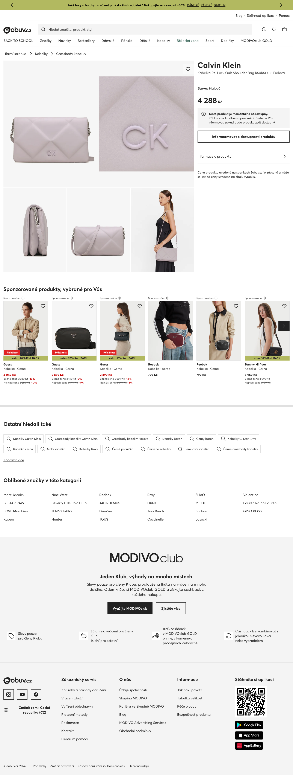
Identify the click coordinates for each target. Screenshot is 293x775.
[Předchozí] (12, 5)
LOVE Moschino (15, 511)
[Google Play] (249, 725)
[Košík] (284, 29)
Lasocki (201, 519)
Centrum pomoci (74, 739)
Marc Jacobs (13, 495)
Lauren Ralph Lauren (259, 503)
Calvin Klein (219, 65)
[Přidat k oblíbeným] (188, 69)
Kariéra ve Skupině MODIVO (141, 706)
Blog (239, 15)
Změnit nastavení (62, 766)
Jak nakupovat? (189, 690)
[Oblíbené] (274, 29)
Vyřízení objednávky (77, 706)
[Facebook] (36, 694)
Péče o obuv (186, 706)
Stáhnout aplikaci (261, 15)
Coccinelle (155, 519)
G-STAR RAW (13, 503)
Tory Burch (155, 511)
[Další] (281, 5)
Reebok (105, 495)
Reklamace (70, 722)
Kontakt (67, 731)
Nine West (59, 495)
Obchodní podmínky (135, 731)
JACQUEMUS (109, 503)
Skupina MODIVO (133, 698)
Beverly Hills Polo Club (69, 503)
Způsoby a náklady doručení (83, 690)
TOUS (103, 519)
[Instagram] (8, 694)
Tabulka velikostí (190, 698)
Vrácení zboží (72, 698)
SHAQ (200, 495)
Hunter (56, 519)
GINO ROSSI (253, 511)
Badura (201, 511)
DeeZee (105, 511)
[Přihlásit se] (264, 29)
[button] (51, 124)
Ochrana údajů (138, 766)
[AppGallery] (249, 746)
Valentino (250, 495)
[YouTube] (22, 694)
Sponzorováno (11, 298)
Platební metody (74, 714)
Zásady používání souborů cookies (101, 766)
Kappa (8, 519)
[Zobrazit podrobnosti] (284, 156)
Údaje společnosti (133, 690)
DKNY (152, 503)
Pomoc (284, 15)
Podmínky (39, 766)
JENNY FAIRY (61, 511)
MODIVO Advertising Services (142, 722)
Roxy (151, 495)
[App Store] (249, 735)
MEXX (200, 503)
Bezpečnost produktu (194, 714)
